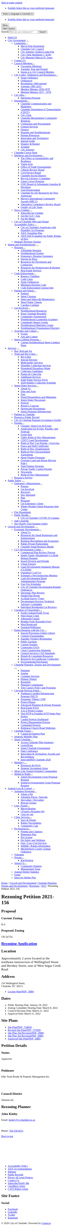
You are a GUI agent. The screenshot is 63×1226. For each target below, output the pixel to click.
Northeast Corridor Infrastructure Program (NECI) (37, 695)
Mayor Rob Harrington (32, 46)
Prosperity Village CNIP (33, 699)
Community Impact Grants (34, 322)
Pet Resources (21, 828)
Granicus (46, 1223)
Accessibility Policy (18, 1166)
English (31, 8)
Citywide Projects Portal (26, 690)
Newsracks (26, 472)
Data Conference (29, 751)
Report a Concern (30, 405)
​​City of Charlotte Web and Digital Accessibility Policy (31, 223)
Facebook (13, 1209)
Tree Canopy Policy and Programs (38, 687)
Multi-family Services (32, 362)
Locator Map (21, 991)
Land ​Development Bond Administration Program (34, 580)
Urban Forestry (28, 564)
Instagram (13, 1217)
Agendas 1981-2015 (31, 86)
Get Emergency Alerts (32, 503)
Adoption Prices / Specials (34, 797)
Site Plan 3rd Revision (25, 1036)
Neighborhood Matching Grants (37, 325)
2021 (44, 886)
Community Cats (29, 825)
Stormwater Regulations (33, 408)
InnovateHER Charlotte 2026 (36, 759)
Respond (25, 500)
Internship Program (30, 98)
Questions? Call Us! (31, 572)
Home (4, 883)
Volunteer (19, 854)
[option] (35, 8)
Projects (25, 403)
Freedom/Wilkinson (31, 627)
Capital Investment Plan (33, 733)
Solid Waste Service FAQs (34, 380)
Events (24, 333)
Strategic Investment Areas (34, 768)
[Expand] (27, 41)
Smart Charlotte (22, 739)
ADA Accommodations (20, 1168)
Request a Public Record (26, 417)
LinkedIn (12, 1212)
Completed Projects (31, 725)
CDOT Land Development (34, 440)
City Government (17, 40)
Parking (25, 293)
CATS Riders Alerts (18, 1189)
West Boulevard (29, 624)
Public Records (15, 1174)
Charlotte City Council (32, 49)
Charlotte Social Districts (33, 175)
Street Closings (28, 296)
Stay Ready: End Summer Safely (31, 523)
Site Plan (20, 1027)
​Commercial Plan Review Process (38, 552)
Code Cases (27, 279)
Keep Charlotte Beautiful (33, 313)
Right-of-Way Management (35, 474)
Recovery (26, 492)
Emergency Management (27, 483)
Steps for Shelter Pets (25, 877)
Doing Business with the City (29, 630)
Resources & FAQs (31, 765)
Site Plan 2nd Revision (26, 1033)
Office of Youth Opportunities (36, 167)
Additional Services (31, 377)
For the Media (28, 218)
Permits (18, 423)
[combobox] (17, 14)
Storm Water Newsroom (33, 400)
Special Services (29, 359)
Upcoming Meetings (31, 66)
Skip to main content (11, 2)
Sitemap (12, 1171)
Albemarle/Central (30, 618)
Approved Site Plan (24, 1038)
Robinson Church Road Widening (38, 728)
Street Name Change (31, 302)
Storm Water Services (25, 385)
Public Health (21, 515)
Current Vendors (29, 644)
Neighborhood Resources (34, 310)
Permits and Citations (31, 831)
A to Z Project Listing (32, 710)
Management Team (30, 869)
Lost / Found (20, 805)
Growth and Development (21, 526)
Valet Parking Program (32, 466)
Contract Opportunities (32, 636)
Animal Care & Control (20, 788)
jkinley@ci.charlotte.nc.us (22, 1120)
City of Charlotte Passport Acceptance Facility (37, 420)
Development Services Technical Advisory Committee (37, 603)
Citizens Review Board (32, 169)
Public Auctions (29, 641)
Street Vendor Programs (33, 457)
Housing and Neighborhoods (35, 132)
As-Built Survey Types (32, 598)
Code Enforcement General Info (37, 287)
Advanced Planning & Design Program (41, 705)
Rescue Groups (28, 802)
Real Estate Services (31, 270)
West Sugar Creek (30, 615)
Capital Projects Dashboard (34, 719)
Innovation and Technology (35, 138)
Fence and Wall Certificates (35, 446)
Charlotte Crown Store (25, 152)
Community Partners (31, 866)
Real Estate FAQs (30, 708)
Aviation (25, 146)
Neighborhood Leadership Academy (39, 319)
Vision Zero (27, 164)
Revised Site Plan (24, 1030)
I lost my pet (27, 814)
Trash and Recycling (24, 354)
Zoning (24, 673)
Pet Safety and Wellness (33, 840)
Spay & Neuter (28, 820)
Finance (25, 129)
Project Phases (28, 702)
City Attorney (28, 149)
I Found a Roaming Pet (32, 811)
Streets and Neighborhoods (21, 244)
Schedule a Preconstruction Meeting (39, 575)
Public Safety (14, 480)
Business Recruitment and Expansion (40, 541)
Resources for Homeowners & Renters (40, 267)
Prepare (24, 486)
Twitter (11, 1215)
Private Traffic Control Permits (36, 469)
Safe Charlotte (21, 520)
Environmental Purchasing (34, 661)
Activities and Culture (25, 331)
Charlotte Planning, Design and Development (37, 664)
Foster (17, 874)
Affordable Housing (31, 250)
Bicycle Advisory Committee (35, 178)
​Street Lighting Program (26, 339)
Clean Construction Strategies (36, 650)
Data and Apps (28, 391)
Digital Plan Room (30, 595)
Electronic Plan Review (33, 592)
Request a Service (23, 477)
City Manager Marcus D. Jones (36, 57)
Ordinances (26, 80)
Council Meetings (23, 63)
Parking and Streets (24, 290)
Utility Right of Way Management (38, 437)
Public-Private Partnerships (34, 544)
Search (4, 31)
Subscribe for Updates (32, 213)
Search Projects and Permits (35, 561)
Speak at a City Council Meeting (37, 72)
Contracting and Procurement (36, 123)
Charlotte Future (22, 731)
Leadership (20, 43)
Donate (18, 857)
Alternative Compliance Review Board (40, 204)
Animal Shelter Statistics (26, 872)
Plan (23, 497)
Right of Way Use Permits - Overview (40, 443)
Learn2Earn (27, 745)
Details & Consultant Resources (37, 656)
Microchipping (28, 808)
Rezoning (26, 682)
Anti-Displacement (30, 190)
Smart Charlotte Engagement (35, 748)
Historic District (29, 679)
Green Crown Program (32, 181)
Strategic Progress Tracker (27, 241)
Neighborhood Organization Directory (40, 328)
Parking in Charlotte (24, 414)
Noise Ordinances (30, 282)
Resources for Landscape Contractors (40, 659)
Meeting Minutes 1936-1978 (35, 89)
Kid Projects (27, 860)
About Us (26, 388)
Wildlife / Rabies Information (35, 846)
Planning (25, 670)
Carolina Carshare (30, 305)
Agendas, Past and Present (34, 69)
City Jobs (19, 95)
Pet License (26, 837)
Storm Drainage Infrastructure (36, 411)
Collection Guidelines (32, 371)
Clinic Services (22, 817)
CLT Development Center (27, 549)
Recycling (26, 356)
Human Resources (30, 135)
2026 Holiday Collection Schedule (38, 382)
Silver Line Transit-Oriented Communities (35, 771)
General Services (29, 126)
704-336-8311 (16, 1130)
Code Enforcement (23, 273)
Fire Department (22, 512)
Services (12, 348)
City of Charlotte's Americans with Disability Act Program (38, 229)
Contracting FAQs (30, 647)
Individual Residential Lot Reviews (39, 607)
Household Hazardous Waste (35, 368)
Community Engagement (33, 316)
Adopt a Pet (27, 794)
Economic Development (26, 529)
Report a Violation (30, 276)
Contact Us (20, 60)
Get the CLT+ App (30, 216)
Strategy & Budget (30, 144)
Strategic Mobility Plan (26, 736)
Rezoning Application (19, 943)
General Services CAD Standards (38, 653)
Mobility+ (19, 762)
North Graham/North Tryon (35, 613)
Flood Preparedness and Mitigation (38, 397)
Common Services (30, 676)
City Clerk (26, 115)
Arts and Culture (29, 336)
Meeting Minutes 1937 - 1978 (36, 92)
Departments (20, 100)
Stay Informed (28, 495)
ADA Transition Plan (31, 233)
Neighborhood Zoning (32, 253)
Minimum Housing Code (33, 285)
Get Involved (21, 308)
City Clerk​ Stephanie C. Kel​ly (36, 54)
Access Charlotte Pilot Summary (37, 742)
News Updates (21, 210)
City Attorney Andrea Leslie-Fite (37, 52)
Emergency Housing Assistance (37, 256)
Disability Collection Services (36, 365)
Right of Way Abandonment (35, 449)
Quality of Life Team (31, 207)
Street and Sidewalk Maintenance (38, 299)
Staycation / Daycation (32, 800)
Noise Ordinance (29, 77)
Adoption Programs (24, 791)
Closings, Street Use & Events (36, 426)
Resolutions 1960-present (34, 83)
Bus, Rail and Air (23, 351)
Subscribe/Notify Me (18, 1183)
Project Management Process (35, 722)
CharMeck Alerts (16, 1186)
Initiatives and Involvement (28, 155)
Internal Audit (28, 141)
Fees (23, 394)
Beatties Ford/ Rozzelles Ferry (36, 621)
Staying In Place (29, 259)
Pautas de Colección (31, 374)
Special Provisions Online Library (38, 633)
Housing (18, 247)
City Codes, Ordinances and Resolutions (35, 75)
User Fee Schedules (31, 584)
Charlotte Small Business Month (37, 546)
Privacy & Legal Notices (20, 1177)
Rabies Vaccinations (31, 823)
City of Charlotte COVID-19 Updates (40, 518)
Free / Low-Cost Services (34, 843)
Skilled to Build (22, 774)
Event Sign (26, 434)
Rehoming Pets (28, 834)
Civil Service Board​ (31, 172)
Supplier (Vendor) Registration (36, 638)
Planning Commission (32, 684)
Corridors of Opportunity (27, 610)
